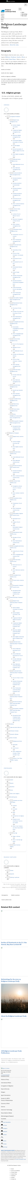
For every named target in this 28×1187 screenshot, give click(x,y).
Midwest (7, 57)
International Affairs (6, 1082)
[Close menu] (20, 9)
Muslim (11, 783)
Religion (3, 1092)
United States (12, 59)
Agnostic (12, 874)
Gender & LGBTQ (5, 1098)
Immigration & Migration (7, 1086)
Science (3, 1106)
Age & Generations (5, 1095)
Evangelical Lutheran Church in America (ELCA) (17, 487)
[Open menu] (25, 5)
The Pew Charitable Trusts (20, 1159)
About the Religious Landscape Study (14, 1016)
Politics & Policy (5, 1079)
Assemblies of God (17, 250)
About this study (14, 45)
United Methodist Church (18, 457)
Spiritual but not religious (18, 816)
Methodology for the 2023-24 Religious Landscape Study (11, 980)
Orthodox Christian (14, 731)
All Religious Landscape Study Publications (11, 1052)
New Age (15, 833)
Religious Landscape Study (10, 10)
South (18, 57)
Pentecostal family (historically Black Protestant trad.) (16, 672)
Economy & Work (5, 1103)
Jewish (11, 779)
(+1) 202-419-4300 (5, 1075)
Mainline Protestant (14, 433)
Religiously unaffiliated (10, 857)
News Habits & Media (6, 1113)
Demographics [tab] (5, 895)
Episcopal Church (17, 518)
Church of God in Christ (18, 677)
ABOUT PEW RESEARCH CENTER (8, 1150)
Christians (6, 105)
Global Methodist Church (18, 164)
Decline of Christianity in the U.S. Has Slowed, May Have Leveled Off (14, 943)
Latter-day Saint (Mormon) (16, 727)
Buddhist (12, 786)
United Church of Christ (18, 551)
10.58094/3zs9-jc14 (13, 1062)
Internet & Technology (6, 1109)
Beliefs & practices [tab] (15, 895)
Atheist (11, 870)
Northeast (13, 57)
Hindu (11, 790)
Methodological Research (7, 1116)
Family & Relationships (7, 1100)
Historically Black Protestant (16, 597)
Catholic (12, 724)
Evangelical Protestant (15, 116)
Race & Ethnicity (5, 1089)
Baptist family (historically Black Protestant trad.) (16, 602)
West (23, 57)
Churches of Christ (17, 308)
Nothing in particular (14, 877)
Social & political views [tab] (6, 899)
